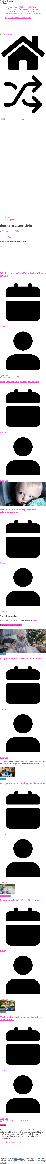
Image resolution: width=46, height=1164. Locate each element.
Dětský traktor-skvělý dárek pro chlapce (19, 381)
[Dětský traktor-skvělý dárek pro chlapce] (9, 377)
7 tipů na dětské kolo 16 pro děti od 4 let (20, 11)
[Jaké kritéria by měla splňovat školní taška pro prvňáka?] (23, 269)
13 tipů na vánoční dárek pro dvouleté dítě (20, 7)
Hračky (7, 217)
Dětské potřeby (10, 220)
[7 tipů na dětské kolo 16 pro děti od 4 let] (7, 894)
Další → (8, 237)
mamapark (4, 375)
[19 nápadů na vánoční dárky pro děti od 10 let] (7, 777)
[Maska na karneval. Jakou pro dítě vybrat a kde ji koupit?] (7, 1010)
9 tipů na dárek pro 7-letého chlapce (18, 18)
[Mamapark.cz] (23, 70)
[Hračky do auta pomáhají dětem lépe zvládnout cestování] (23, 505)
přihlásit (36, 620)
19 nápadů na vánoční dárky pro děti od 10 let (22, 9)
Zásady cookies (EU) (13, 1142)
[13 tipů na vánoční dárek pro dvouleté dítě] (23, 652)
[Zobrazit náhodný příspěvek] (23, 117)
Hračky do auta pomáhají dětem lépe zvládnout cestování (18, 510)
